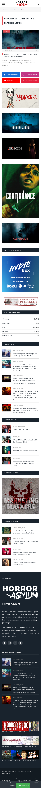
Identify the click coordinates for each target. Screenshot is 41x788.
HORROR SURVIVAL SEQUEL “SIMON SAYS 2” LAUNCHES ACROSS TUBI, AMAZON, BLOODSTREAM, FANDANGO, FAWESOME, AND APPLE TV (25, 395)
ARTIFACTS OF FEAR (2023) (22, 429)
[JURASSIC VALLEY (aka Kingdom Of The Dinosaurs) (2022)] (6, 439)
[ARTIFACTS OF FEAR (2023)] (6, 429)
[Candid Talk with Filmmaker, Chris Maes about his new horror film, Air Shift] (6, 530)
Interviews (5, 323)
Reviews (5, 331)
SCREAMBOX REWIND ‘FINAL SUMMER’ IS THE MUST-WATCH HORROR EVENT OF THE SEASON (24, 381)
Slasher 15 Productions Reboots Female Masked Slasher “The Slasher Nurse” (21, 55)
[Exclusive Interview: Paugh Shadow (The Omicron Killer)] (6, 541)
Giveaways (6, 319)
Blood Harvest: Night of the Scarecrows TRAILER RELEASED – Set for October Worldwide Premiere (25, 410)
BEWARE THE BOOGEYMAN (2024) (25, 450)
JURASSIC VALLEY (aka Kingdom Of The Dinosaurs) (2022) (25, 441)
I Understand (23, 785)
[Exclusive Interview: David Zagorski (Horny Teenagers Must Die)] (6, 551)
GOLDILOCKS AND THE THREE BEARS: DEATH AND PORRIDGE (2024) (23, 463)
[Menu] (3, 3)
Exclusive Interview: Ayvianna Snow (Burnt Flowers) (24, 564)
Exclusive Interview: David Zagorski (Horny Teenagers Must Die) (24, 553)
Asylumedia (6, 773)
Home (5, 10)
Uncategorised (7, 335)
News (6, 31)
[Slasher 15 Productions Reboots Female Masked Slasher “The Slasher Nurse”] (20, 39)
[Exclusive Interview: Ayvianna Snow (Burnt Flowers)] (6, 562)
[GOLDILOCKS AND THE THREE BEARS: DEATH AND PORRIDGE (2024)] (6, 460)
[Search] (37, 3)
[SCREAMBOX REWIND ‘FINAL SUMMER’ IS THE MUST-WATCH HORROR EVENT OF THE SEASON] (6, 378)
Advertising (5, 780)
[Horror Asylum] (21, 3)
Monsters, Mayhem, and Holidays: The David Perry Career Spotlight (25, 355)
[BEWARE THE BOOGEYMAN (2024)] (6, 450)
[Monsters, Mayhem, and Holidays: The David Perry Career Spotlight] (6, 353)
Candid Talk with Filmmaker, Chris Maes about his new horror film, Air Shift (25, 532)
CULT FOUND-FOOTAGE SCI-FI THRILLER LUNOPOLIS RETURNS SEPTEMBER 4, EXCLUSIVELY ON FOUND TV (24, 367)
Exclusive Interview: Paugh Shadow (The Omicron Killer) (25, 542)
